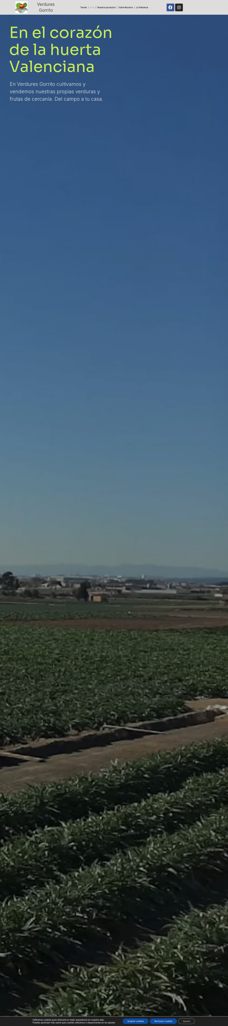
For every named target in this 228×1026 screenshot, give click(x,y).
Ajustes (186, 1021)
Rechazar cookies (163, 1021)
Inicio (92, 7)
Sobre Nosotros (126, 7)
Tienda (83, 7)
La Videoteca (142, 7)
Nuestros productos (106, 7)
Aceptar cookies (135, 1021)
